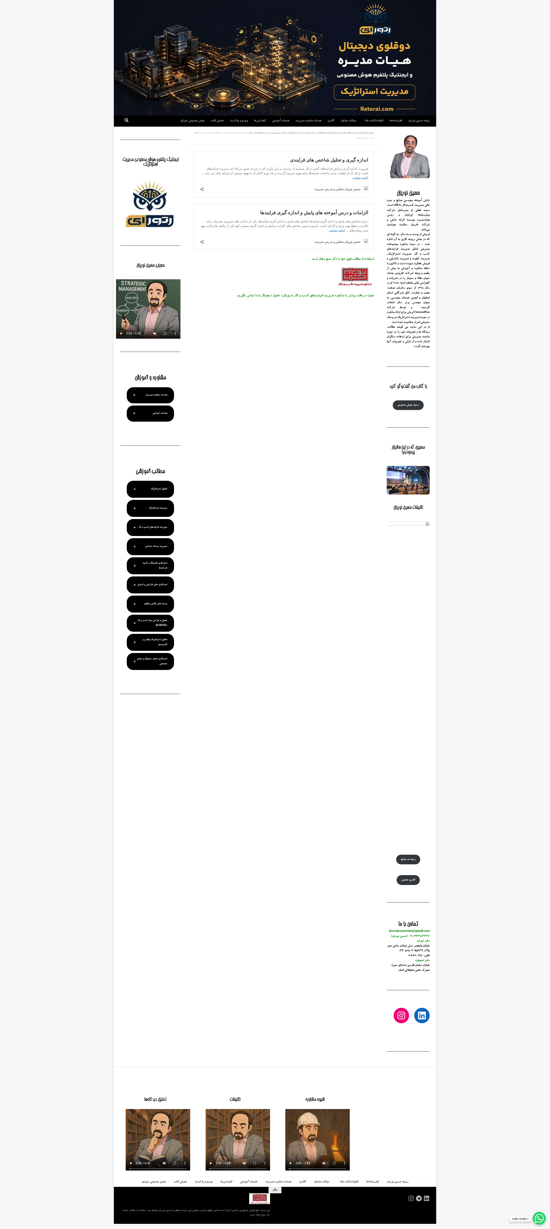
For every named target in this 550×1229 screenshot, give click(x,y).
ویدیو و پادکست (239, 121)
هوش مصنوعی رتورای (192, 121)
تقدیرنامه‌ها (396, 121)
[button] (150, 395)
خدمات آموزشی (280, 121)
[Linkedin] (427, 1208)
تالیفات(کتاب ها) (374, 121)
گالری (331, 121)
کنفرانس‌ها (260, 121)
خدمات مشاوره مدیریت (308, 121)
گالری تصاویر (408, 889)
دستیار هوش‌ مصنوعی (408, 405)
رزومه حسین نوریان (419, 121)
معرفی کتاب (217, 121)
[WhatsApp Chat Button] (539, 1218)
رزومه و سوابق (408, 869)
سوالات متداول (348, 121)
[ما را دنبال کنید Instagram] (411, 1208)
